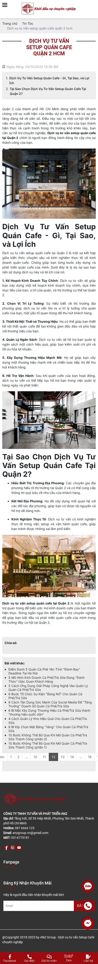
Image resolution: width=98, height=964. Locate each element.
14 (72, 757)
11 (44, 757)
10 (35, 757)
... (26, 757)
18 (90, 757)
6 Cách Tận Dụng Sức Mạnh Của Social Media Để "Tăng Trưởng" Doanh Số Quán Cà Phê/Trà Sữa (50, 704)
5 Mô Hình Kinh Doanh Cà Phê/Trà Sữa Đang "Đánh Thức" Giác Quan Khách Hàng (46, 679)
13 (62, 757)
